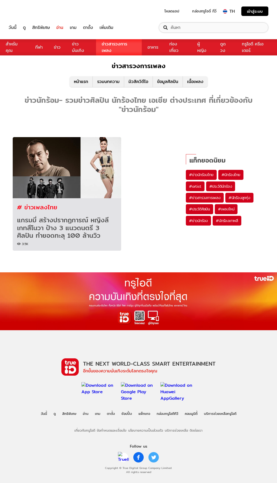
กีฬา (39, 47)
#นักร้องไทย (231, 175)
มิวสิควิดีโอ (138, 81)
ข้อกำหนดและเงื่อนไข (111, 430)
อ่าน (59, 27)
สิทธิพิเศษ (41, 27)
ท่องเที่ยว (174, 47)
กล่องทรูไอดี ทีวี (204, 11)
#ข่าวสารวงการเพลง (204, 198)
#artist (195, 186)
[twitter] (153, 457)
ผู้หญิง (201, 47)
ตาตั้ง (88, 27)
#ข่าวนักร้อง (198, 221)
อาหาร (152, 47)
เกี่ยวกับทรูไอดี (84, 430)
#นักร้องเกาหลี (227, 221)
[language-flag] (225, 11)
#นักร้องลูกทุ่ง (239, 198)
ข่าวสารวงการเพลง (114, 47)
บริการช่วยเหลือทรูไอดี (220, 413)
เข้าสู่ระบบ (255, 11)
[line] (123, 457)
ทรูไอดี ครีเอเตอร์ (252, 47)
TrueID (25, 11)
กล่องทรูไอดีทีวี (167, 413)
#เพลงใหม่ (226, 209)
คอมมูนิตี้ (191, 413)
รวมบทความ (108, 81)
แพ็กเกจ (144, 413)
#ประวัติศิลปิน (199, 209)
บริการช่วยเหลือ (176, 430)
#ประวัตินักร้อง (220, 186)
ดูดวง (223, 47)
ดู (24, 27)
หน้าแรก (81, 81)
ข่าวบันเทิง (78, 47)
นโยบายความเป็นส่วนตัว (145, 430)
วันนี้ (13, 27)
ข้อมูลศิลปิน (167, 81)
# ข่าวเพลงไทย (37, 207)
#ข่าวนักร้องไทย (201, 175)
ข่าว (57, 47)
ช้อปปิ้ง (126, 413)
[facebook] (138, 457)
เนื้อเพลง (195, 81)
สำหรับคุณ (12, 47)
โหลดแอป (171, 11)
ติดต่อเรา (196, 430)
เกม (73, 27)
